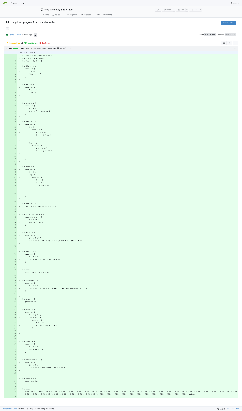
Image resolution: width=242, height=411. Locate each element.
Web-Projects (51, 9)
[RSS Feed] (158, 10)
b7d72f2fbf (210, 35)
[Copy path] (57, 48)
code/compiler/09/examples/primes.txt (38, 48)
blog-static (66, 9)
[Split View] (229, 43)
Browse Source (228, 23)
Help (22, 3)
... (7, 28)
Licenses (230, 409)
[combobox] (223, 43)
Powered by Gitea (10, 409)
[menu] (235, 43)
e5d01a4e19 (230, 35)
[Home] (4, 3)
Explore (14, 3)
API (237, 409)
